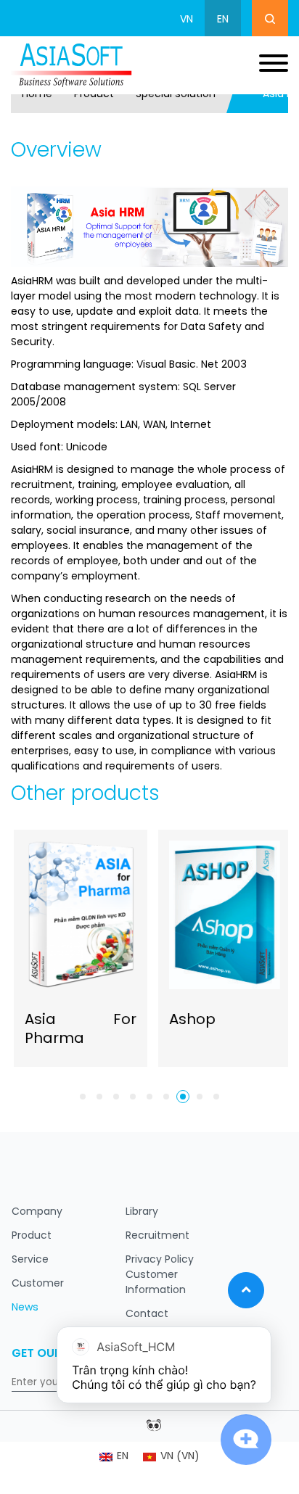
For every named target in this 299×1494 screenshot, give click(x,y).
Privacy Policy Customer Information (160, 1275)
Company (37, 1212)
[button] (83, 1096)
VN (186, 20)
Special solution (176, 94)
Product (94, 94)
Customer (38, 1284)
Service (30, 1260)
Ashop (189, 1020)
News (25, 1308)
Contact (147, 1314)
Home (37, 94)
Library (142, 1212)
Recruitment (157, 1236)
